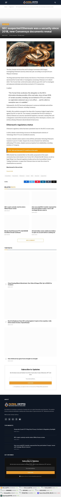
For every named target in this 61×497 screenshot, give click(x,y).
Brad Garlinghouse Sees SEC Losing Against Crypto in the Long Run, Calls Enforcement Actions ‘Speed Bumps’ (29, 321)
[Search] (55, 2)
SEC (32, 175)
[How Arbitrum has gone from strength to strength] (30, 342)
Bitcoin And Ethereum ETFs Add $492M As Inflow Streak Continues (16, 231)
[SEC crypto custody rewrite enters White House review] (16, 198)
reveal (27, 175)
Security (37, 175)
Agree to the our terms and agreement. (31, 476)
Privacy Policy (40, 386)
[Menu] (6, 2)
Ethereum (22, 175)
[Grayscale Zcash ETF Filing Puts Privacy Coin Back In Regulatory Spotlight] (8, 431)
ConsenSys (8, 175)
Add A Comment (30, 240)
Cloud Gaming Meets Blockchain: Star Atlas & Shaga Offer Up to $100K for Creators (30, 284)
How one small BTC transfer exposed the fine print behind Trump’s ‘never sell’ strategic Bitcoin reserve (44, 208)
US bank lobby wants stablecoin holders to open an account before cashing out (44, 231)
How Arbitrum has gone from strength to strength (23, 358)
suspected (43, 175)
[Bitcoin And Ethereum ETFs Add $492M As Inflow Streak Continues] (16, 222)
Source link (10, 171)
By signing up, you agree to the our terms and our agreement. (31, 386)
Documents (15, 175)
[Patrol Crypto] (30, 2)
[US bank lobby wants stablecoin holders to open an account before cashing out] (44, 222)
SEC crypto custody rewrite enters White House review (14, 207)
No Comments (14, 35)
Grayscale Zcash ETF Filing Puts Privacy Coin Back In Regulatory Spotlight (34, 429)
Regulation (5, 24)
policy (34, 476)
